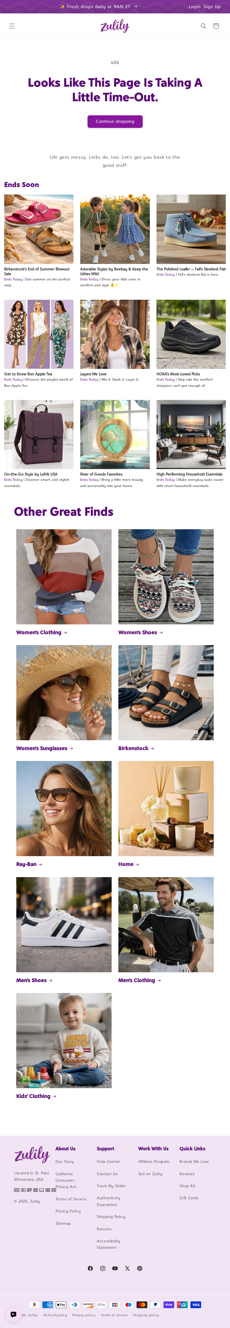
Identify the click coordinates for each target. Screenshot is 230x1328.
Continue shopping (115, 121)
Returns (104, 1229)
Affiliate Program (153, 1161)
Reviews (187, 1174)
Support (105, 1148)
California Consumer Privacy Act (66, 1180)
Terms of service (114, 1315)
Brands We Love (194, 1161)
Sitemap (63, 1223)
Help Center (108, 1161)
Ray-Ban (26, 864)
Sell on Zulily (150, 1174)
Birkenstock (133, 748)
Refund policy (55, 1315)
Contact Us (107, 1174)
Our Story (65, 1161)
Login (195, 6)
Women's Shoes (137, 632)
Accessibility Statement (108, 1244)
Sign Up (212, 6)
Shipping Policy (111, 1216)
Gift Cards (189, 1198)
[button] (12, 26)
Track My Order (111, 1186)
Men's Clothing (136, 980)
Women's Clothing (38, 632)
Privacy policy (84, 1315)
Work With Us (153, 1148)
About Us (65, 1148)
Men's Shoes (31, 980)
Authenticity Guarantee (108, 1201)
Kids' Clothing (33, 1096)
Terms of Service (71, 1199)
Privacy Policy (68, 1211)
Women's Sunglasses (41, 748)
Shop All (187, 1186)
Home (126, 864)
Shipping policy (146, 1315)
